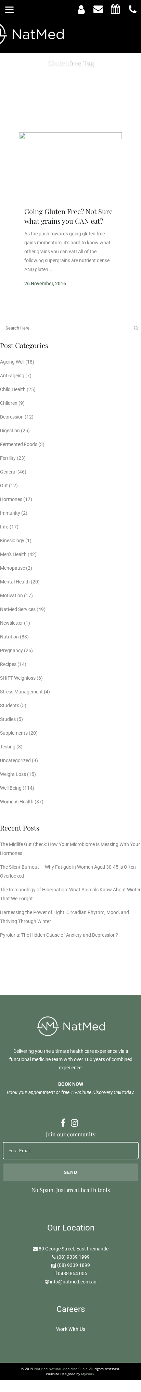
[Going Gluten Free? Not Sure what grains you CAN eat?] (70, 166)
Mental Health (15, 581)
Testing (7, 746)
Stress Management (21, 691)
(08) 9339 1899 (73, 1265)
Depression (12, 417)
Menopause (12, 568)
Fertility (8, 458)
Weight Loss (13, 774)
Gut (4, 485)
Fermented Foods (18, 444)
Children (8, 403)
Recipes (8, 664)
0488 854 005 (72, 1273)
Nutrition (9, 636)
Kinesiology (12, 540)
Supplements (14, 733)
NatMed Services (18, 609)
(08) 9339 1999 (73, 1257)
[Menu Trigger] (9, 9)
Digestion (10, 430)
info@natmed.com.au (73, 1281)
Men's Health (13, 554)
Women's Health (17, 801)
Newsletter (11, 623)
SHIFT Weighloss (18, 678)
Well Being (11, 788)
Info (4, 527)
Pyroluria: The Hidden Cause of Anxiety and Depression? (59, 935)
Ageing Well (12, 362)
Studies (8, 719)
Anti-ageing (12, 375)
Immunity (10, 513)
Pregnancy (11, 650)
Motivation (11, 595)
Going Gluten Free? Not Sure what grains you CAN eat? (68, 216)
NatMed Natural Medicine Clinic (60, 1368)
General (8, 472)
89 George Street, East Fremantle (73, 1248)
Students (9, 705)
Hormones (11, 499)
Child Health (13, 389)
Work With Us (71, 1329)
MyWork (87, 1373)
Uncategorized (15, 760)
